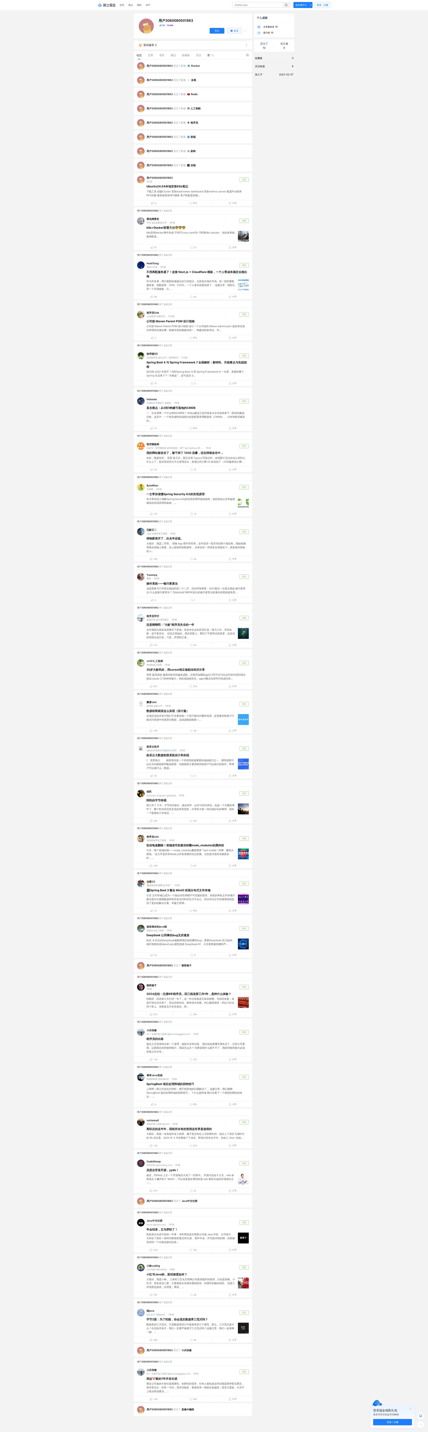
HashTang (153, 263)
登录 (322, 5)
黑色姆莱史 (153, 218)
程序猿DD (152, 353)
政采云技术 (153, 746)
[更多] (420, 1424)
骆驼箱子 (187, 965)
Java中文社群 (189, 1200)
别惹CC (151, 881)
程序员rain (153, 836)
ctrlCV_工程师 (155, 661)
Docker (195, 65)
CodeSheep (154, 1161)
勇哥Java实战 (155, 1075)
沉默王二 (152, 529)
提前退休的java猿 (157, 926)
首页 (122, 5)
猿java (150, 1310)
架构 (193, 151)
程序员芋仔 (153, 616)
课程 (139, 5)
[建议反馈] (420, 1416)
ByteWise (152, 485)
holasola (152, 399)
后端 (193, 165)
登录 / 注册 (392, 1422)
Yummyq (152, 575)
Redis (194, 94)
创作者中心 (301, 5)
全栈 (193, 80)
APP (148, 5)
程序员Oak (153, 312)
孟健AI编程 (188, 1409)
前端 (193, 136)
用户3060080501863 (160, 65)
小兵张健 (152, 1030)
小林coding (153, 1265)
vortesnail (153, 1120)
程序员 (194, 122)
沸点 (130, 5)
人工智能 (196, 108)
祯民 (149, 791)
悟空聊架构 (153, 444)
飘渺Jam (152, 702)
